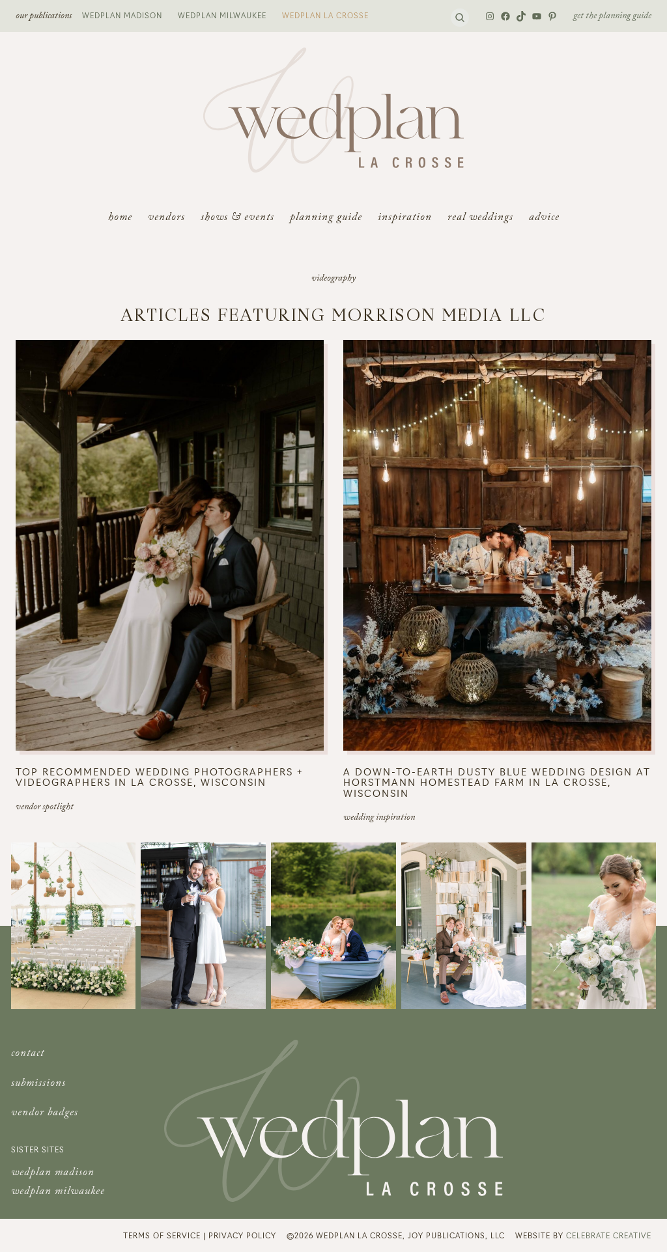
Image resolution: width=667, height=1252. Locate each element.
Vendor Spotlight (45, 808)
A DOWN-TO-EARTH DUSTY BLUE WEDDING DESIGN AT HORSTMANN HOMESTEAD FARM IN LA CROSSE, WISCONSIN (497, 782)
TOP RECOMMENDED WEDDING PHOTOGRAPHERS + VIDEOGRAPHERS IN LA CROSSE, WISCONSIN (159, 777)
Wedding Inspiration (379, 818)
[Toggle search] (460, 17)
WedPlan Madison (122, 15)
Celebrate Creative (608, 1235)
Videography (333, 279)
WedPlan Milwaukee (222, 15)
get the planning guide (612, 17)
